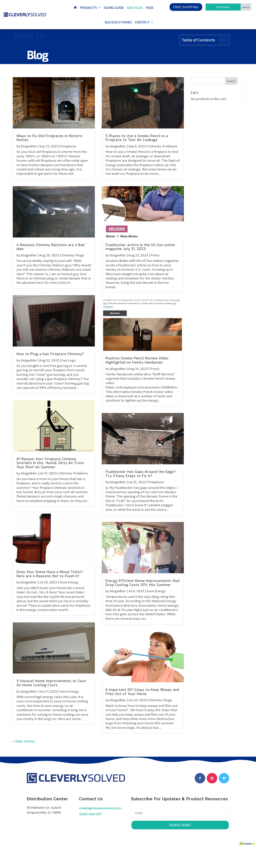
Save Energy (69, 582)
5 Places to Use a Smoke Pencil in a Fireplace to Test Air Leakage (137, 138)
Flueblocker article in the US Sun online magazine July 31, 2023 (140, 247)
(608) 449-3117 (90, 814)
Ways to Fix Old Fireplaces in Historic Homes (49, 138)
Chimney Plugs (73, 255)
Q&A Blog (135, 7)
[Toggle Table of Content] (221, 40)
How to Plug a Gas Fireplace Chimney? (50, 354)
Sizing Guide (114, 7)
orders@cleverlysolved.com (100, 808)
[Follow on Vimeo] (224, 778)
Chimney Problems (73, 473)
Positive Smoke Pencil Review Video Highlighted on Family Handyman (137, 360)
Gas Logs (68, 360)
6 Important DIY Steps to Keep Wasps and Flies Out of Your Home (142, 692)
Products (88, 7)
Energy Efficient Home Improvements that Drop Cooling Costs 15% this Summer (143, 583)
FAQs (149, 7)
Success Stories (118, 22)
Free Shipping (186, 7)
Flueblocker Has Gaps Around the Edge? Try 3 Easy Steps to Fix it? (141, 474)
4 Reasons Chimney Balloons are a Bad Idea (50, 247)
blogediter (29, 146)
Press (155, 255)
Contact (142, 22)
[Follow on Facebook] (200, 778)
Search (231, 81)
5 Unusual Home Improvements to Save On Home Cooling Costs (51, 683)
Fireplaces (68, 146)
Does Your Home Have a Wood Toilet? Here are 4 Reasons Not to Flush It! (49, 574)
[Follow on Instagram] (212, 778)
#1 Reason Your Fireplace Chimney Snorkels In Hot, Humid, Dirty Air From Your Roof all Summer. (50, 463)
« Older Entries (24, 741)
